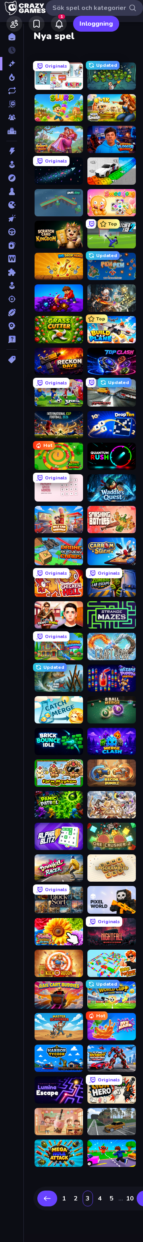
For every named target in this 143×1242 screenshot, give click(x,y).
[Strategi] (11, 326)
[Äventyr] (11, 178)
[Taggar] (11, 359)
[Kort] (11, 245)
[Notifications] (59, 24)
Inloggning (96, 23)
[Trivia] (11, 339)
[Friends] (14, 24)
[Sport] (11, 312)
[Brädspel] (11, 191)
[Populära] (11, 77)
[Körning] (11, 232)
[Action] (11, 151)
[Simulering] (11, 285)
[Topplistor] (11, 131)
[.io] (11, 205)
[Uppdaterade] (11, 90)
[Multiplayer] (11, 117)
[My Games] (36, 24)
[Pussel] (11, 272)
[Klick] (11, 218)
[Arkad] (11, 164)
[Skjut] (11, 299)
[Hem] (11, 37)
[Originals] (11, 104)
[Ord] (11, 258)
